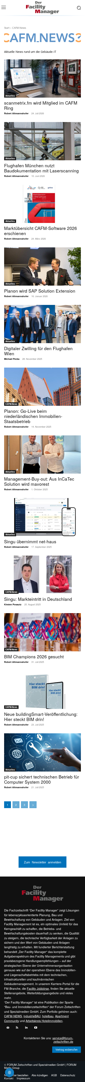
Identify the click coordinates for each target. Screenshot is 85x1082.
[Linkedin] (26, 1027)
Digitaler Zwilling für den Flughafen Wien (38, 350)
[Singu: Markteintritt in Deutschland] (42, 575)
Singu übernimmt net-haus (30, 541)
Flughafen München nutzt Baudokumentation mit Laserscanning (41, 168)
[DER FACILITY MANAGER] (42, 7)
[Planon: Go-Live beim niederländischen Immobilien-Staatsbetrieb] (42, 387)
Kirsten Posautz (12, 604)
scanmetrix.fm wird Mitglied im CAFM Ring (40, 105)
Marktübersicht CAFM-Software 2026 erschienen (40, 230)
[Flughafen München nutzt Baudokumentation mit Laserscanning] (42, 141)
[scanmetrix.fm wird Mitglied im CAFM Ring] (42, 78)
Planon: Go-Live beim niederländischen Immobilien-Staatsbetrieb (33, 416)
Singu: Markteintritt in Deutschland (38, 599)
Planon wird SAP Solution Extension (39, 291)
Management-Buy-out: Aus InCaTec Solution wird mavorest (39, 481)
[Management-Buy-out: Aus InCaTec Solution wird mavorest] (42, 454)
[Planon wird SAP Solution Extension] (42, 266)
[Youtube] (35, 1027)
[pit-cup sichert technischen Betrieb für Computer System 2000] (42, 752)
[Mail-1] (7, 1027)
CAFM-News (11, 404)
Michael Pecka (11, 358)
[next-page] (33, 804)
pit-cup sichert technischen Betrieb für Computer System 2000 (41, 779)
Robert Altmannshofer (16, 113)
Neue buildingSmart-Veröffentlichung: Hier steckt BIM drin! (41, 716)
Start (6, 28)
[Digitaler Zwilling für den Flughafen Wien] (42, 324)
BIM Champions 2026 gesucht (34, 656)
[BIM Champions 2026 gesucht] (42, 632)
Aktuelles (10, 95)
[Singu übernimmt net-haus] (42, 517)
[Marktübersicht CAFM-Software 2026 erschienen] (42, 204)
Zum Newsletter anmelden (42, 862)
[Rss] (17, 1027)
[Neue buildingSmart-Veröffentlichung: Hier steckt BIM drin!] (42, 690)
